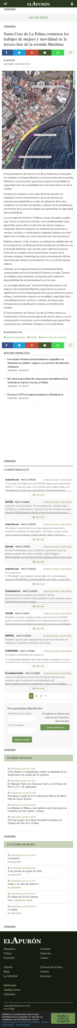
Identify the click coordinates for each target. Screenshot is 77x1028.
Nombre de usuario (19, 713)
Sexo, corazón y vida (20, 900)
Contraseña (15, 725)
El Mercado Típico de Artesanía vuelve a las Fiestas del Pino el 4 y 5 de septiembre (37, 785)
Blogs (7, 971)
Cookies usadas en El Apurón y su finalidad (21, 1022)
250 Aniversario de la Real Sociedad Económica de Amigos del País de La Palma (35, 821)
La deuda (12, 909)
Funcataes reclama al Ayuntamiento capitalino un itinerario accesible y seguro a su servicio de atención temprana (38, 363)
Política (8, 953)
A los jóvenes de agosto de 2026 (25, 871)
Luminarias (14, 858)
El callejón (14, 862)
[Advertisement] (38, 431)
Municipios (38, 17)
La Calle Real (10, 976)
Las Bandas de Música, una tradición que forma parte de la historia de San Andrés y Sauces (37, 809)
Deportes (45, 953)
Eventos (44, 971)
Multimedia (10, 985)
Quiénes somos (12, 989)
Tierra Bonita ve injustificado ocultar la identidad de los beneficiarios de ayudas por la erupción (37, 773)
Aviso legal (9, 1008)
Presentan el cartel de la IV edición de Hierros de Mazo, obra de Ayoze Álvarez (37, 797)
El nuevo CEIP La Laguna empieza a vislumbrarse (35, 394)
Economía (9, 957)
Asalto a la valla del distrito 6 (23, 883)
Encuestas (45, 976)
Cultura (44, 957)
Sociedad (45, 948)
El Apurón (9, 60)
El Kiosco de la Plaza (51, 967)
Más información (23, 1024)
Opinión (8, 967)
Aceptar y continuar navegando (63, 1018)
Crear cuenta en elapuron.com (55, 728)
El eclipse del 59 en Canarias (23, 896)
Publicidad (9, 994)
